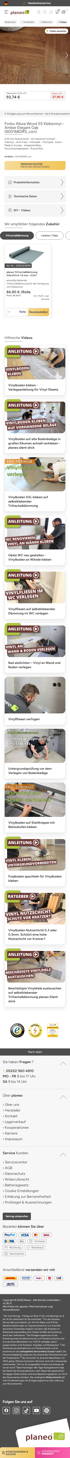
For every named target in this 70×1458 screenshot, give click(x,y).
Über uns (12, 1104)
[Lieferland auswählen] (6, 3)
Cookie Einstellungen (22, 1191)
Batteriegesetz (17, 1185)
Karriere (11, 1133)
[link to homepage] (20, 12)
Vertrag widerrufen (16, 1216)
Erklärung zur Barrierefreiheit (28, 1196)
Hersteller (12, 1110)
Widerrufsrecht (17, 1179)
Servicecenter (16, 1162)
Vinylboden (28, 22)
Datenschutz (15, 1173)
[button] (6, 3)
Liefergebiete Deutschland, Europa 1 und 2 (41, 1351)
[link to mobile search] (45, 12)
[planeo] (43, 1436)
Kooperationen (17, 1127)
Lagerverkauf (15, 1122)
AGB (8, 1168)
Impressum (13, 1139)
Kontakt (11, 1116)
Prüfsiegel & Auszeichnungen (28, 1202)
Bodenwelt (10, 22)
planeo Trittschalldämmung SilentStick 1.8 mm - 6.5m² (21, 274)
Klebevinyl (47, 22)
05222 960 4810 (20, 1071)
